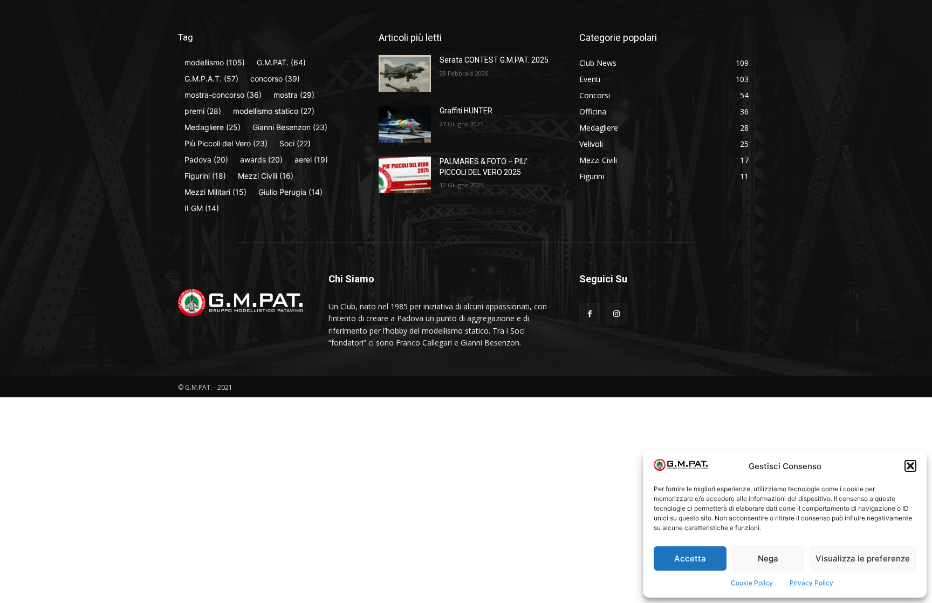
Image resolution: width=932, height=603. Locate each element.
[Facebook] (589, 313)
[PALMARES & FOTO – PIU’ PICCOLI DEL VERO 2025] (405, 175)
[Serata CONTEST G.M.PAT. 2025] (405, 73)
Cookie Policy (752, 583)
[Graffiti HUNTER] (405, 124)
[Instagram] (616, 313)
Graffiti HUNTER (466, 110)
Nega (768, 558)
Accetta (690, 558)
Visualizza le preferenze (863, 558)
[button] (910, 465)
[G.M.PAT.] (240, 302)
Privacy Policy (811, 583)
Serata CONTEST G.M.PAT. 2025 (494, 60)
